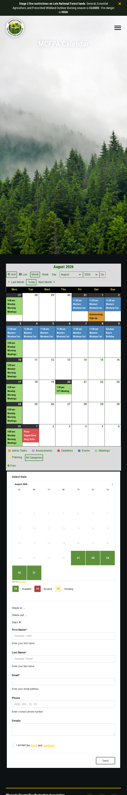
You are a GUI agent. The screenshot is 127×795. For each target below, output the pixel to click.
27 (78, 557)
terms (34, 745)
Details (16, 720)
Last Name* (19, 652)
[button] (117, 28)
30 (19, 572)
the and (35, 745)
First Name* (19, 629)
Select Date (19, 476)
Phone (16, 698)
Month (35, 274)
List (23, 275)
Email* (16, 675)
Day (54, 274)
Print (11, 466)
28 (92, 557)
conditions (49, 745)
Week (45, 274)
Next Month (45, 282)
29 (107, 557)
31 (34, 572)
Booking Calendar (22, 582)
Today (31, 282)
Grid (11, 275)
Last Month (17, 282)
